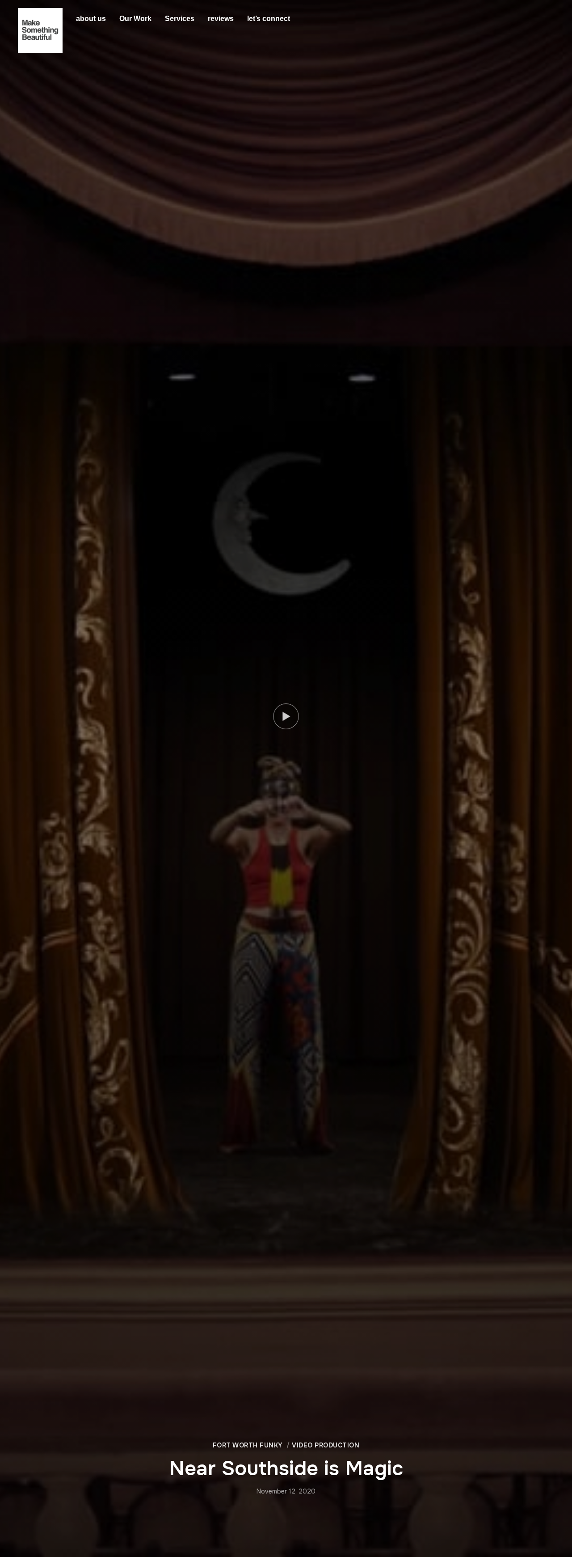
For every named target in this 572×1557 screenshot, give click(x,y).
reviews (221, 18)
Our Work (135, 18)
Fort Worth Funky (247, 1445)
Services (179, 18)
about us (91, 18)
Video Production (325, 1445)
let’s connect (268, 18)
